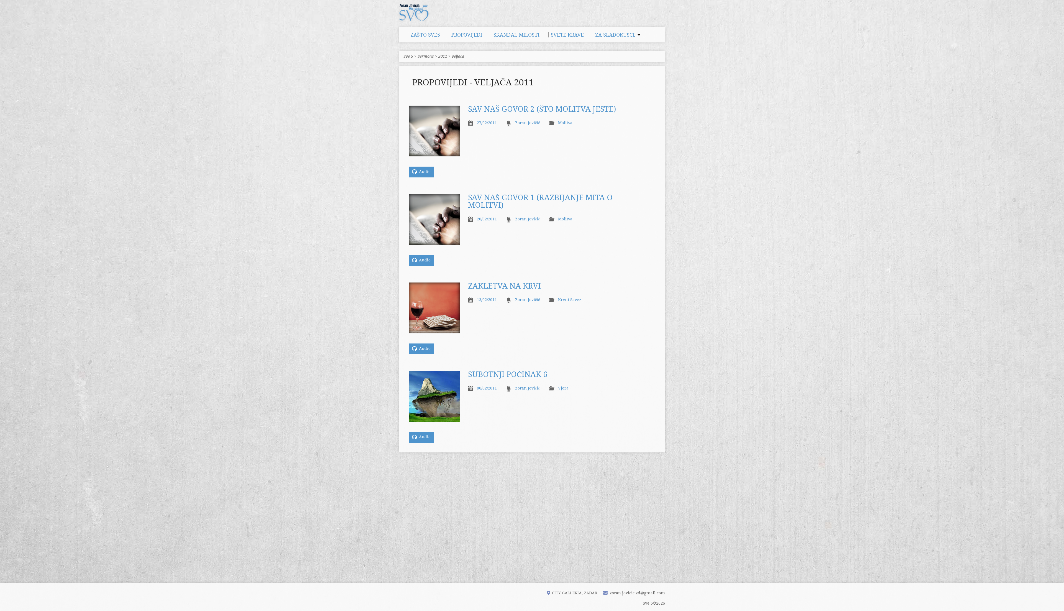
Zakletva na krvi (504, 286)
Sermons (426, 56)
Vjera (563, 388)
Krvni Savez (569, 299)
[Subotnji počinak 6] (434, 418)
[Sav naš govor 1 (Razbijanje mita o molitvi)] (434, 242)
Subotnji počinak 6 (507, 374)
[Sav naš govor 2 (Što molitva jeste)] (434, 153)
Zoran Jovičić (527, 123)
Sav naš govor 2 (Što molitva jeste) (542, 109)
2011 (442, 56)
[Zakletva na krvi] (434, 330)
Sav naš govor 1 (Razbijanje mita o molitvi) (540, 201)
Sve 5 (408, 56)
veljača (458, 56)
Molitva (565, 123)
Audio (424, 171)
